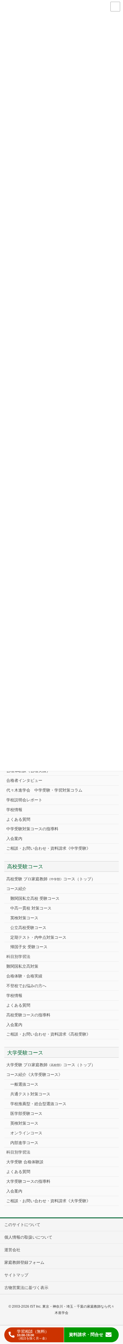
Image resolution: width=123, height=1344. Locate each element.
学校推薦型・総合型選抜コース (38, 1103)
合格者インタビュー (24, 780)
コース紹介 (16, 888)
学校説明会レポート (24, 800)
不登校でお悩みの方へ (26, 985)
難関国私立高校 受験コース (34, 898)
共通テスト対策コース (30, 1094)
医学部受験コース (26, 1113)
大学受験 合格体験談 (24, 1162)
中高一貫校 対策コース (30, 908)
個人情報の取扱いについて (28, 1237)
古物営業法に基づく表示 (26, 1287)
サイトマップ (16, 1275)
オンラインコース (26, 1133)
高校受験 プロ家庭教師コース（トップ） (50, 879)
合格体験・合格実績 (24, 976)
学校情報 (14, 809)
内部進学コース (24, 1142)
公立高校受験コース (28, 927)
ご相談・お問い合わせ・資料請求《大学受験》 (48, 1201)
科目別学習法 (18, 956)
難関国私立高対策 (22, 966)
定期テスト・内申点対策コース (38, 937)
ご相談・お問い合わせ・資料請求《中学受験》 (48, 848)
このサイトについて (22, 1224)
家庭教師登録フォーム (24, 1262)
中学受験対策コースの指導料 (32, 829)
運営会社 (12, 1249)
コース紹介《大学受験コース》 (34, 1074)
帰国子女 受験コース (28, 946)
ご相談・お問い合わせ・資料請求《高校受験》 (48, 1034)
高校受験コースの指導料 (28, 1015)
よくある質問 (18, 819)
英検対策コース (24, 918)
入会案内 (14, 838)
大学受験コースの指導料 (28, 1181)
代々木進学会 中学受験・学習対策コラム (44, 790)
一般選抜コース (24, 1084)
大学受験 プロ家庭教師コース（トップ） (50, 1064)
